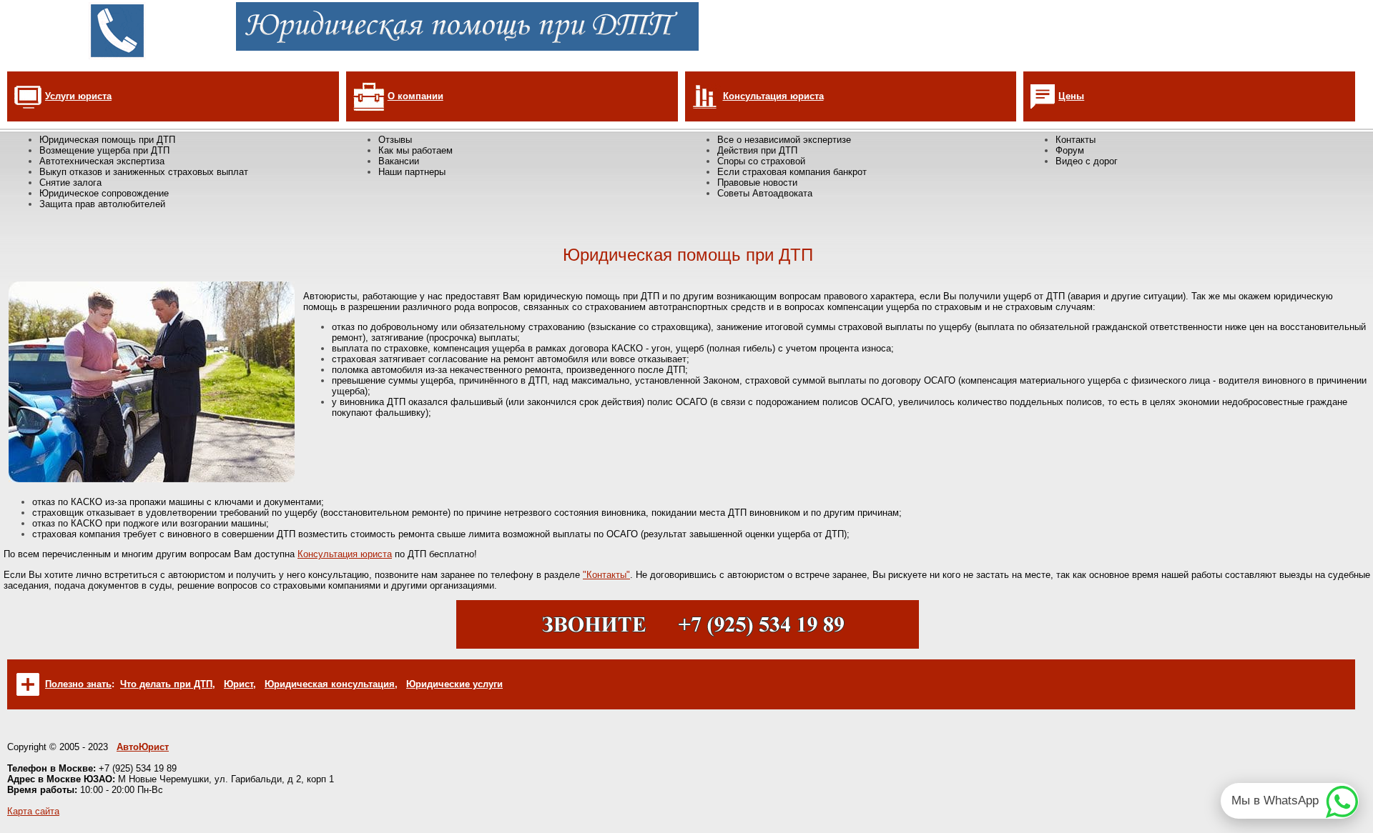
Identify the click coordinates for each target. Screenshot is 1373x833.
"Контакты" (606, 574)
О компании (415, 96)
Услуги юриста (78, 96)
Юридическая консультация (330, 684)
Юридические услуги (454, 684)
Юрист (238, 684)
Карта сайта (33, 811)
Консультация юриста (773, 96)
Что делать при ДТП (166, 684)
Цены (1071, 96)
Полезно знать (78, 684)
